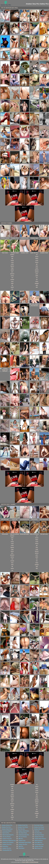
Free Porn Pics (38, 832)
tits (12, 285)
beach (36, 256)
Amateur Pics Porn (6, 827)
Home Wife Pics (38, 842)
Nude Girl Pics (5, 832)
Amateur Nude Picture (7, 829)
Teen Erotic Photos (38, 825)
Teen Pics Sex (21, 829)
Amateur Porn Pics (39, 836)
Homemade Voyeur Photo (25, 842)
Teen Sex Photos (6, 836)
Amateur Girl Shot (39, 846)
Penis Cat (37, 831)
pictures (12, 273)
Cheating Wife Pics (6, 850)
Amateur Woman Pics (7, 825)
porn (37, 273)
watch (12, 287)
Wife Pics (21, 838)
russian (12, 279)
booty (12, 260)
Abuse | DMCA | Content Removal (30, 862)
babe (12, 256)
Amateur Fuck (22, 840)
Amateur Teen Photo (23, 827)
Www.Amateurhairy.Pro (8, 834)
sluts (12, 283)
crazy (12, 262)
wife (37, 287)
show (36, 281)
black (36, 258)
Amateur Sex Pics (23, 844)
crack (36, 260)
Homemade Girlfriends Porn (9, 840)
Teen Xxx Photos (23, 836)
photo (12, 269)
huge (12, 268)
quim (37, 275)
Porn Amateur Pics (39, 844)
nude (37, 268)
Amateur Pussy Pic (7, 838)
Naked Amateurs (39, 840)
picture (36, 271)
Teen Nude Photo (23, 832)
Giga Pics (21, 846)
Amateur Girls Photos (23, 831)
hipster (12, 266)
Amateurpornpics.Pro (24, 834)
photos (36, 269)
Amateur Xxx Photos (39, 827)
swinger (37, 283)
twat (37, 285)
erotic (12, 264)
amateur (12, 254)
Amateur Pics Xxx (6, 848)
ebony (36, 262)
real (12, 277)
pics (12, 271)
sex (37, 279)
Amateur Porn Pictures (7, 842)
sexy (12, 281)
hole (37, 266)
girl (37, 264)
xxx (12, 289)
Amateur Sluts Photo (39, 829)
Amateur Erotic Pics (23, 825)
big (12, 258)
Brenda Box (5, 846)
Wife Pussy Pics (38, 848)
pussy (12, 275)
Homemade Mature (6, 831)
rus (37, 277)
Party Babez (21, 848)
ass (37, 254)
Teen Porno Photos (39, 834)
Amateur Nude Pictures (40, 838)
